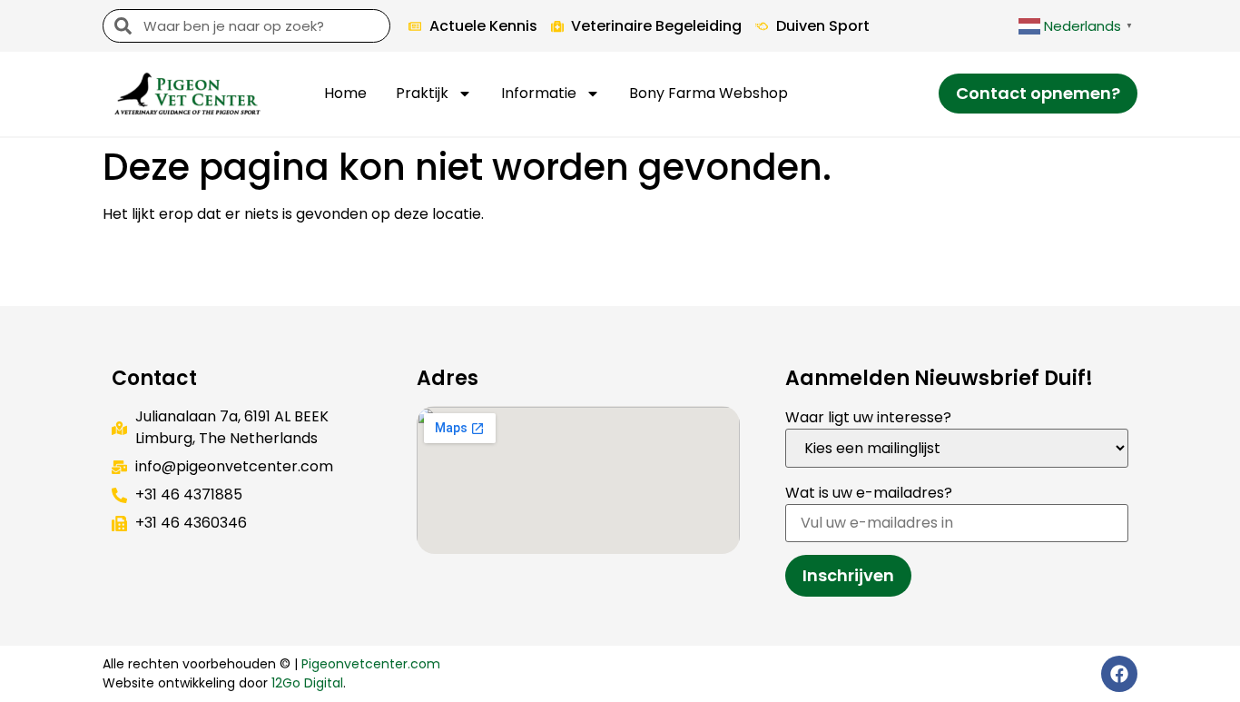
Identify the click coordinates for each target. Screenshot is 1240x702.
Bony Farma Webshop (708, 93)
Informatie (538, 93)
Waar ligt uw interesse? (868, 417)
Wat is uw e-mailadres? (868, 492)
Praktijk (422, 93)
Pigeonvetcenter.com (370, 664)
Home (345, 93)
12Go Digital (307, 683)
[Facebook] (1119, 674)
